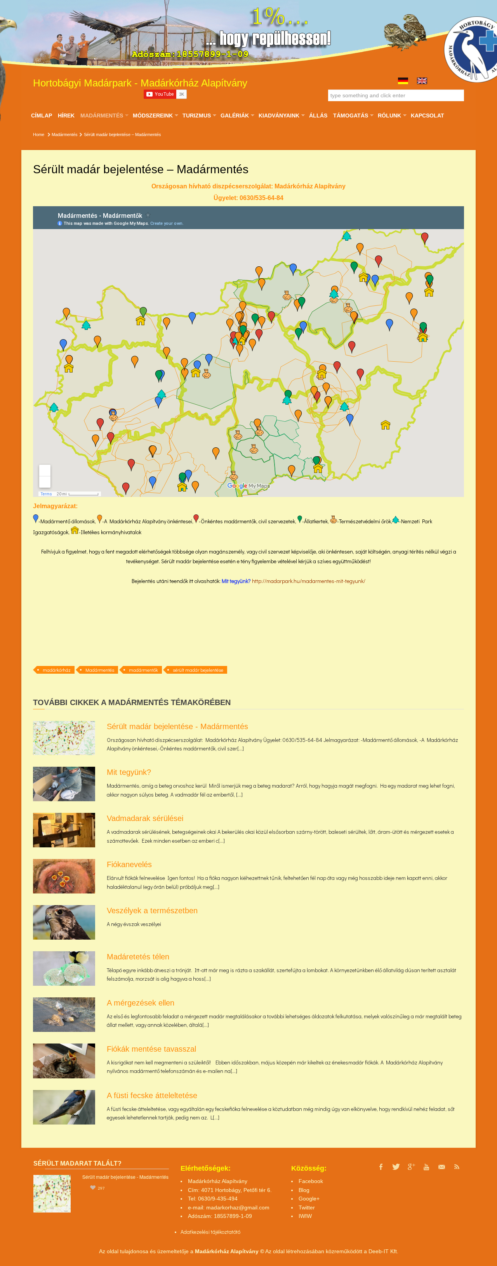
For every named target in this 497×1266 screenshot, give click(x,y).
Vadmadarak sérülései (145, 818)
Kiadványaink (278, 115)
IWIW (305, 1216)
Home (38, 134)
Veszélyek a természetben (152, 910)
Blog (304, 1190)
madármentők (143, 670)
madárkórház (57, 670)
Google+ (309, 1198)
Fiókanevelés (129, 864)
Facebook (311, 1181)
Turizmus (196, 115)
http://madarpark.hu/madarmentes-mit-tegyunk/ (308, 581)
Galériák (234, 115)
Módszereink (152, 115)
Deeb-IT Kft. (383, 1251)
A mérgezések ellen (140, 1003)
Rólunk (389, 115)
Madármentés (101, 115)
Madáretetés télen (138, 956)
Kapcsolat (427, 115)
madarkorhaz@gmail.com (237, 1207)
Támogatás (350, 115)
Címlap (41, 115)
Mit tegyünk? (237, 581)
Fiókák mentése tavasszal (151, 1049)
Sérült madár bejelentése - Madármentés (177, 726)
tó (238, 1231)
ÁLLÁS (318, 115)
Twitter (307, 1207)
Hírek (66, 115)
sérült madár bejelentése (198, 670)
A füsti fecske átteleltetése (152, 1095)
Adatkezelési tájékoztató (208, 1231)
